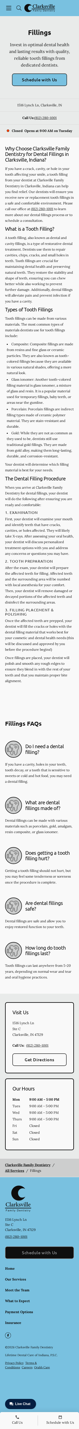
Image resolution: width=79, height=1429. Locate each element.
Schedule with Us (39, 79)
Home (10, 1268)
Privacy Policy (14, 1363)
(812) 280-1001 (45, 118)
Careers (27, 1367)
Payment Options (19, 1312)
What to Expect (17, 1301)
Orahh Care (42, 1367)
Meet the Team (17, 1290)
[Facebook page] (8, 1335)
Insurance (13, 1323)
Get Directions (39, 1059)
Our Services (15, 1279)
